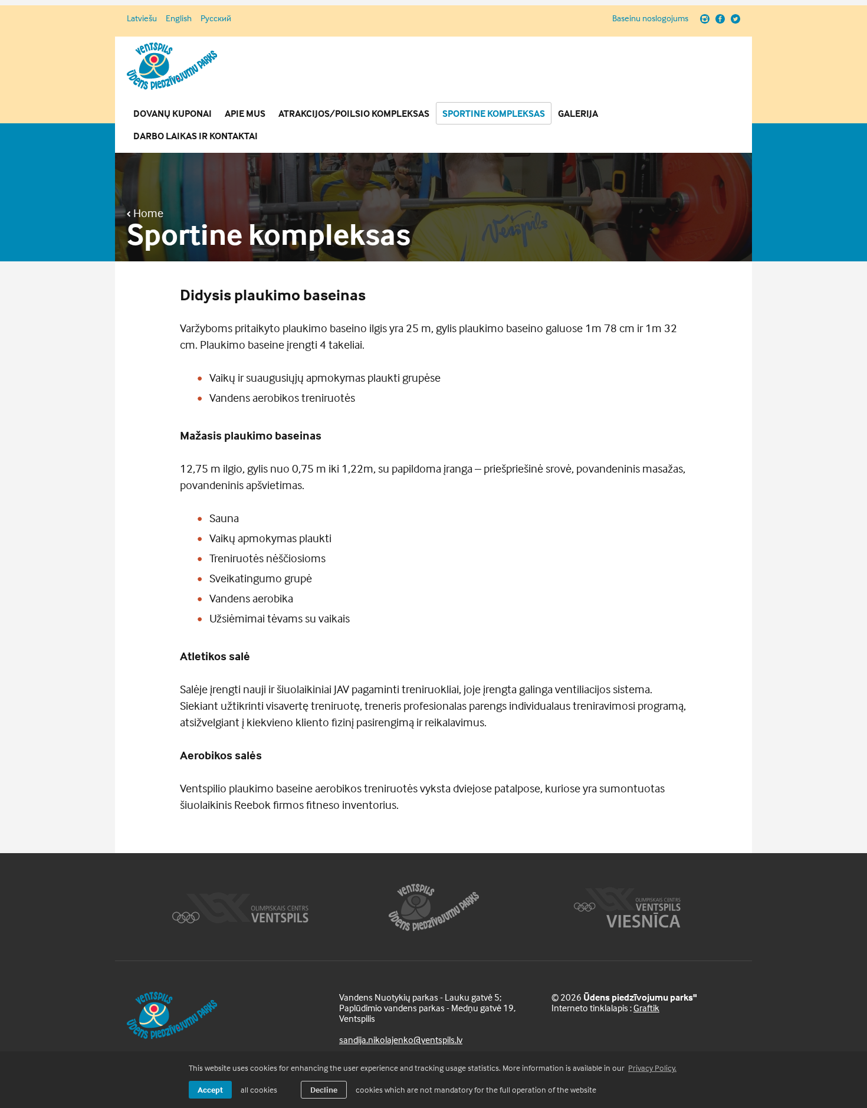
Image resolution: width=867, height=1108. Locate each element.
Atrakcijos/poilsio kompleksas (353, 113)
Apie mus (245, 113)
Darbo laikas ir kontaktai (195, 136)
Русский (216, 18)
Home (147, 213)
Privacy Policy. (652, 1068)
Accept (210, 1089)
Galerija (578, 113)
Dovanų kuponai (172, 113)
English (179, 18)
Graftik (646, 1008)
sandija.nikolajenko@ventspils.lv (400, 1039)
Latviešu (142, 18)
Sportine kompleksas (493, 113)
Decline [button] (323, 1089)
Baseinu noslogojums (650, 18)
